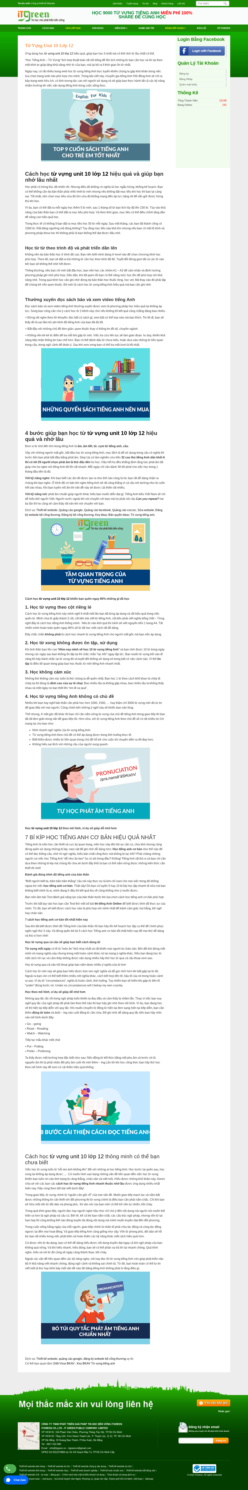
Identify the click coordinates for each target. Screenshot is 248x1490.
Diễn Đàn (120, 28)
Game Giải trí (146, 28)
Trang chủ (24, 28)
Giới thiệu (117, 3)
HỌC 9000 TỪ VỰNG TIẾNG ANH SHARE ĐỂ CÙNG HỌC (142, 15)
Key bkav (101, 514)
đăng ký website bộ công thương (105, 1358)
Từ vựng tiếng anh (143, 514)
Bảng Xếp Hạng (174, 28)
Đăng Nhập (185, 79)
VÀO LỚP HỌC (73, 28)
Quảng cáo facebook (97, 510)
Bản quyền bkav (118, 514)
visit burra (47, 1479)
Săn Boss (97, 28)
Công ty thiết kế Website (43, 3)
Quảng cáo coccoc (124, 510)
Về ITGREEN (223, 28)
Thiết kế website (46, 510)
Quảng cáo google (71, 510)
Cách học (48, 28)
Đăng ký (184, 73)
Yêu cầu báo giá (216, 1402)
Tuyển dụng (132, 3)
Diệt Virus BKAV (64, 1363)
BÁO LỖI (201, 28)
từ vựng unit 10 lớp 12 (58, 53)
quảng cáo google (70, 1358)
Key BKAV (84, 1363)
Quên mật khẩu (188, 84)
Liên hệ (181, 3)
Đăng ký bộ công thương (78, 514)
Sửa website (146, 510)
